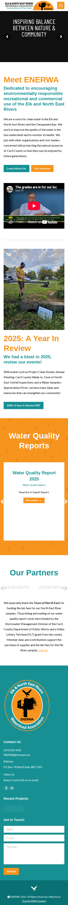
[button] (3, 501)
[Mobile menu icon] (60, 5)
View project (32, 500)
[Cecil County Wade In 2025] (14, 810)
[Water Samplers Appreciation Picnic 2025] (34, 807)
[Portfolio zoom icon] (30, 464)
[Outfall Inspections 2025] (34, 289)
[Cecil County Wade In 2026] (14, 807)
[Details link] (39, 464)
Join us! (43, 650)
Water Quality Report (34, 485)
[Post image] (34, 463)
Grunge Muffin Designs (34, 901)
